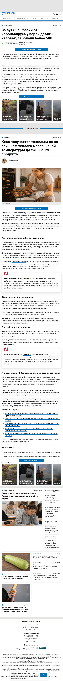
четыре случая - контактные (46, 90)
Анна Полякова (13, 160)
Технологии (50, 507)
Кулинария (7, 137)
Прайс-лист (30, 630)
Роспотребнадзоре (46, 318)
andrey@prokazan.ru (30, 627)
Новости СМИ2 (6, 99)
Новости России (8, 605)
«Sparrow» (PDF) (52, 672)
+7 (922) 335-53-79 (30, 636)
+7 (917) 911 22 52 (30, 624)
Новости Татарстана (9, 490)
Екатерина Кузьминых (26, 42)
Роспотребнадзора (19, 261)
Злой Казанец (24, 442)
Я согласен (44, 675)
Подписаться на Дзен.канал (31, 49)
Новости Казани (8, 25)
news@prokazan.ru (31, 639)
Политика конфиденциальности (48, 676)
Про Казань (27, 279)
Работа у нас (31, 641)
